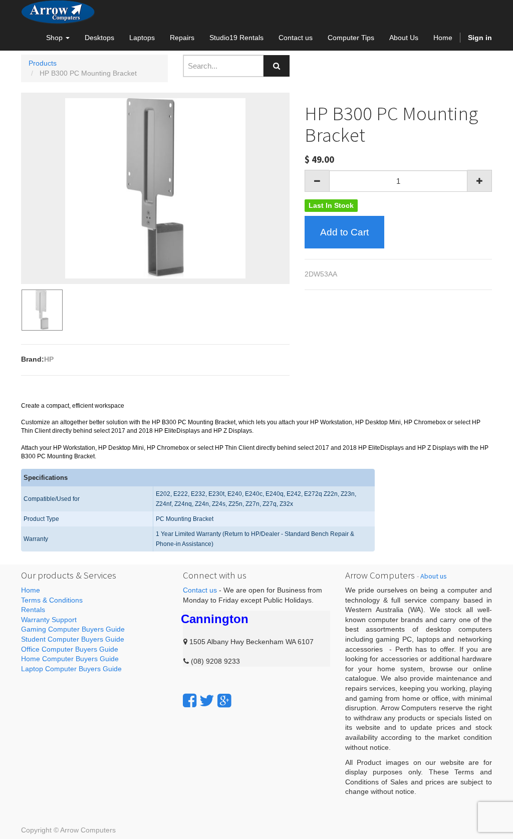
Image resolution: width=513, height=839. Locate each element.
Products (43, 63)
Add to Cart (344, 232)
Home (30, 590)
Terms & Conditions (52, 600)
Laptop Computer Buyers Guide (71, 669)
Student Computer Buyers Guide (72, 639)
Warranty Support (49, 620)
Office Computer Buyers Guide (69, 649)
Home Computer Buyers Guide (70, 659)
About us (433, 576)
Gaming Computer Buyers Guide (73, 629)
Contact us (200, 590)
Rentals (33, 610)
